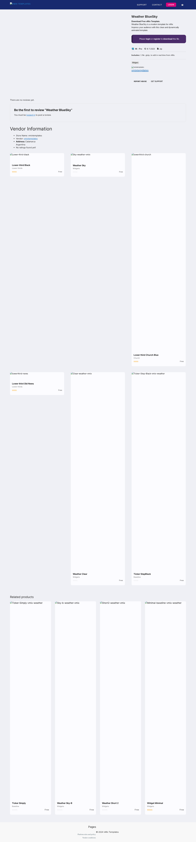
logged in (30, 115)
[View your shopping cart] (180, 4)
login (148, 39)
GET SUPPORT (157, 81)
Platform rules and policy (87, 834)
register (157, 39)
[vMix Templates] (21, 4)
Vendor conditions (89, 838)
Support (142, 5)
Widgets (135, 63)
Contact (157, 5)
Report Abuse (140, 81)
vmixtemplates (31, 138)
